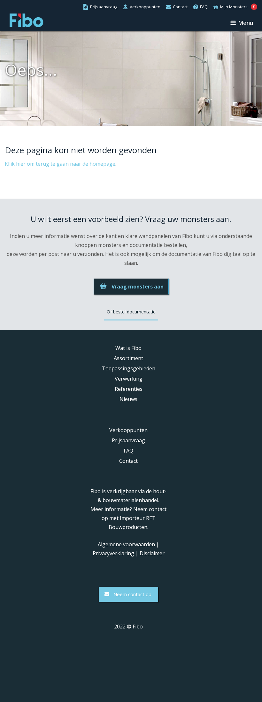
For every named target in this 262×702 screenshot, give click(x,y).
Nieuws (128, 399)
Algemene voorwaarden (126, 544)
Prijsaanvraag (128, 440)
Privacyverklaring (113, 553)
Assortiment (128, 358)
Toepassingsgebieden (128, 368)
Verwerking (129, 378)
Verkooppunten (128, 430)
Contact (128, 460)
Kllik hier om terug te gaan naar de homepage (60, 163)
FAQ (128, 450)
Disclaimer (152, 553)
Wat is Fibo (128, 347)
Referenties (129, 388)
